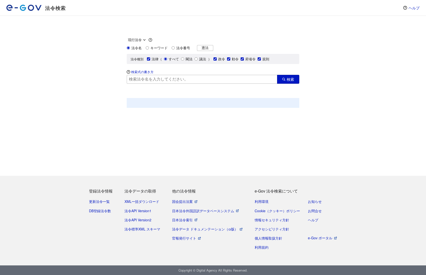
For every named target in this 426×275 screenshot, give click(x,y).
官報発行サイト (184, 238)
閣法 (189, 58)
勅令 (235, 58)
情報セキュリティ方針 (272, 219)
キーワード (159, 47)
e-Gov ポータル (320, 237)
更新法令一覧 (99, 201)
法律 (155, 58)
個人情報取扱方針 (268, 238)
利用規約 (261, 247)
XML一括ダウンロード (141, 201)
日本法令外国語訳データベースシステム (203, 210)
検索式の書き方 (142, 71)
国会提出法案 (182, 201)
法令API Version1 (137, 210)
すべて (174, 58)
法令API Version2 (137, 219)
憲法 (205, 47)
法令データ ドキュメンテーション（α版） (205, 228)
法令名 (136, 47)
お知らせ (315, 201)
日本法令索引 (182, 219)
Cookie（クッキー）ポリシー (277, 210)
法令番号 (183, 47)
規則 (265, 58)
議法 (202, 58)
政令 (221, 58)
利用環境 (261, 201)
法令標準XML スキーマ (142, 228)
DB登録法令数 (100, 210)
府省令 (250, 58)
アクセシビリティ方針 (272, 228)
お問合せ (315, 210)
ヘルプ (414, 7)
